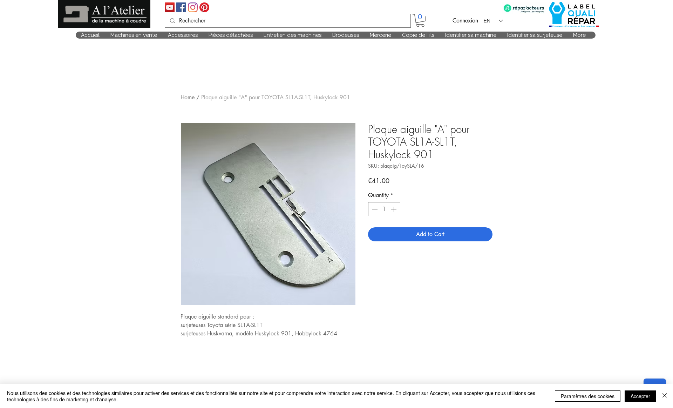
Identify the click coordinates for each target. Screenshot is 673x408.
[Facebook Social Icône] (181, 7)
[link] (420, 20)
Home (188, 97)
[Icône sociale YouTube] (170, 7)
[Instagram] (193, 7)
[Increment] (394, 209)
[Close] (664, 396)
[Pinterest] (204, 7)
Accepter (640, 396)
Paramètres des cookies (587, 396)
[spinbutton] (384, 209)
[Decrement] (374, 209)
